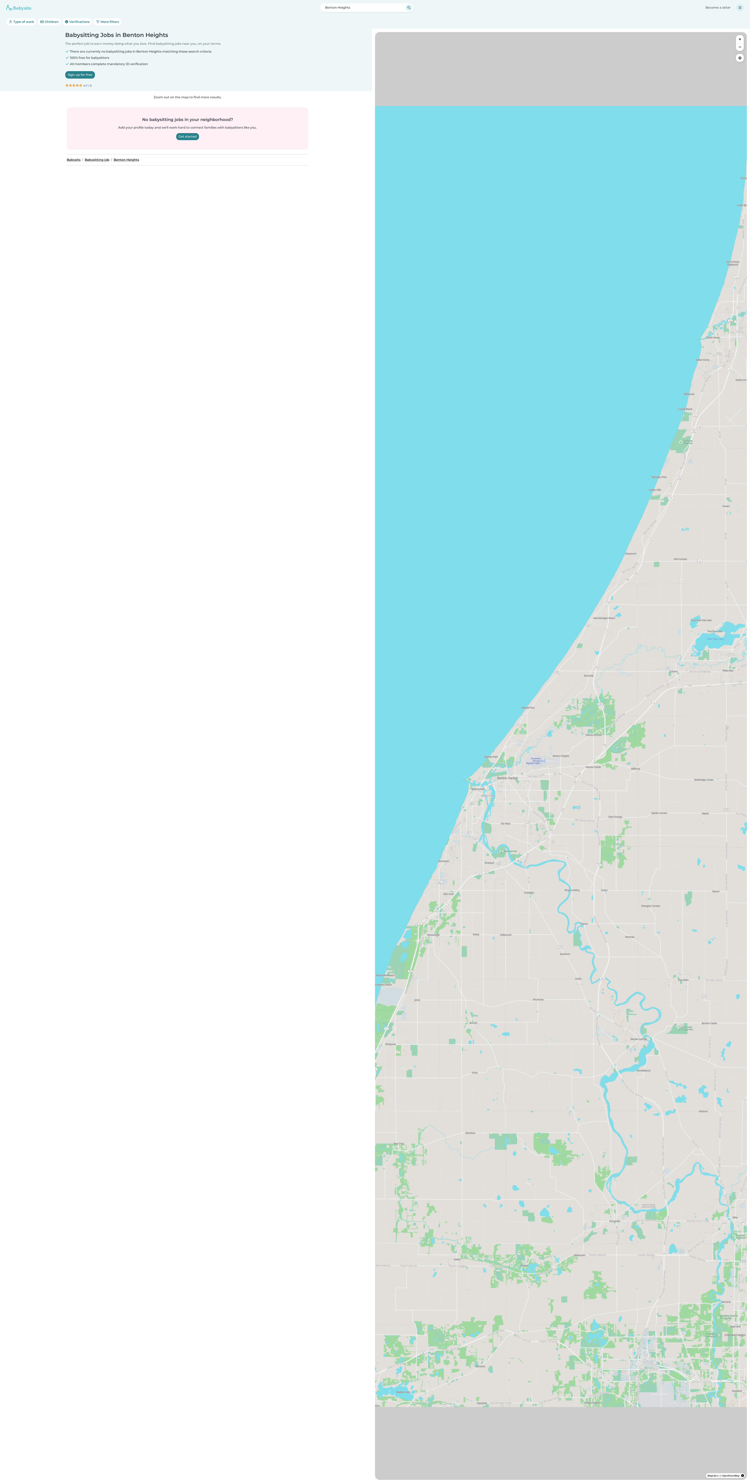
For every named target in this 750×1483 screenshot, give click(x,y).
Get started (188, 136)
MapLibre (713, 1475)
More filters (109, 22)
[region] (561, 756)
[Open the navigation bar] (740, 7)
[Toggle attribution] (742, 1475)
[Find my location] (740, 58)
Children (51, 22)
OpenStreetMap (730, 1475)
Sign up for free (80, 75)
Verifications (79, 22)
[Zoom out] (740, 47)
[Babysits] (18, 7)
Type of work (23, 22)
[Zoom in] (740, 39)
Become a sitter (718, 7)
